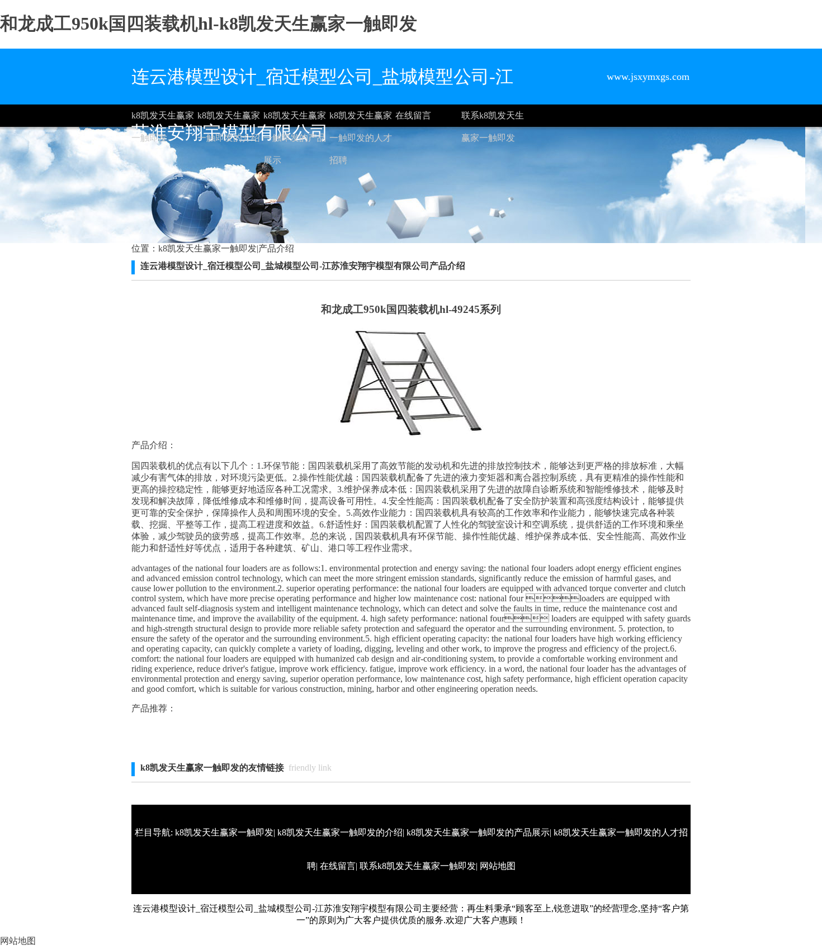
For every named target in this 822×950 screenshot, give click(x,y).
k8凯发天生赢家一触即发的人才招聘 (360, 119)
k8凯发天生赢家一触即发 (162, 119)
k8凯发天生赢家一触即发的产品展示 (294, 119)
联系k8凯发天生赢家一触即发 (492, 119)
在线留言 (413, 115)
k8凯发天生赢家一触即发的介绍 (228, 119)
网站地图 (498, 866)
